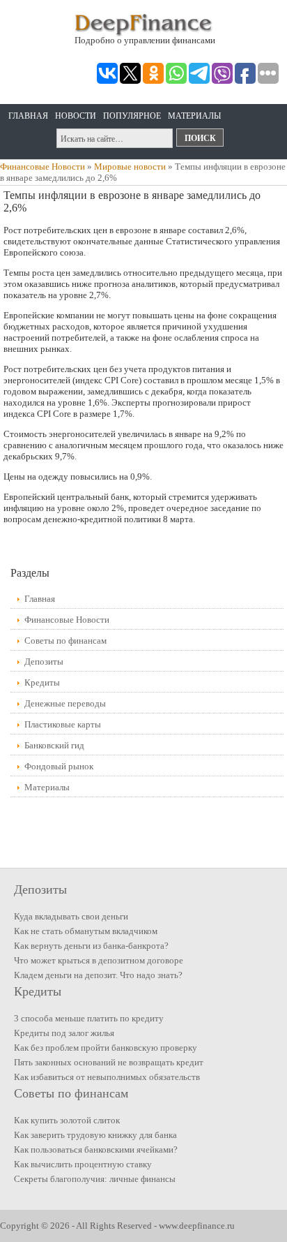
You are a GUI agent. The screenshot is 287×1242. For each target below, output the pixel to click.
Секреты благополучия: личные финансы (95, 1179)
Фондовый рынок (58, 766)
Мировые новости (130, 166)
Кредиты (42, 682)
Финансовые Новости (42, 166)
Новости (75, 116)
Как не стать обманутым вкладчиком (85, 931)
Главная (28, 116)
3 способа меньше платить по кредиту (89, 1018)
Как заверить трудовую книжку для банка (95, 1135)
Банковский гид (54, 745)
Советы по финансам (65, 640)
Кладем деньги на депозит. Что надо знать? (98, 975)
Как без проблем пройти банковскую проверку (105, 1047)
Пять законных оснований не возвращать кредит (108, 1062)
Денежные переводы (65, 703)
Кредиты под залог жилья (64, 1033)
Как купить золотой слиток (67, 1120)
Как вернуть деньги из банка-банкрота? (91, 945)
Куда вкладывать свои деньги (71, 916)
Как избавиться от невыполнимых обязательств (107, 1077)
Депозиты (43, 661)
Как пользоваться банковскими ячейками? (96, 1149)
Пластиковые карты (62, 724)
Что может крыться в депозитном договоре (98, 960)
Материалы (194, 116)
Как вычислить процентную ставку (83, 1164)
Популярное (132, 116)
